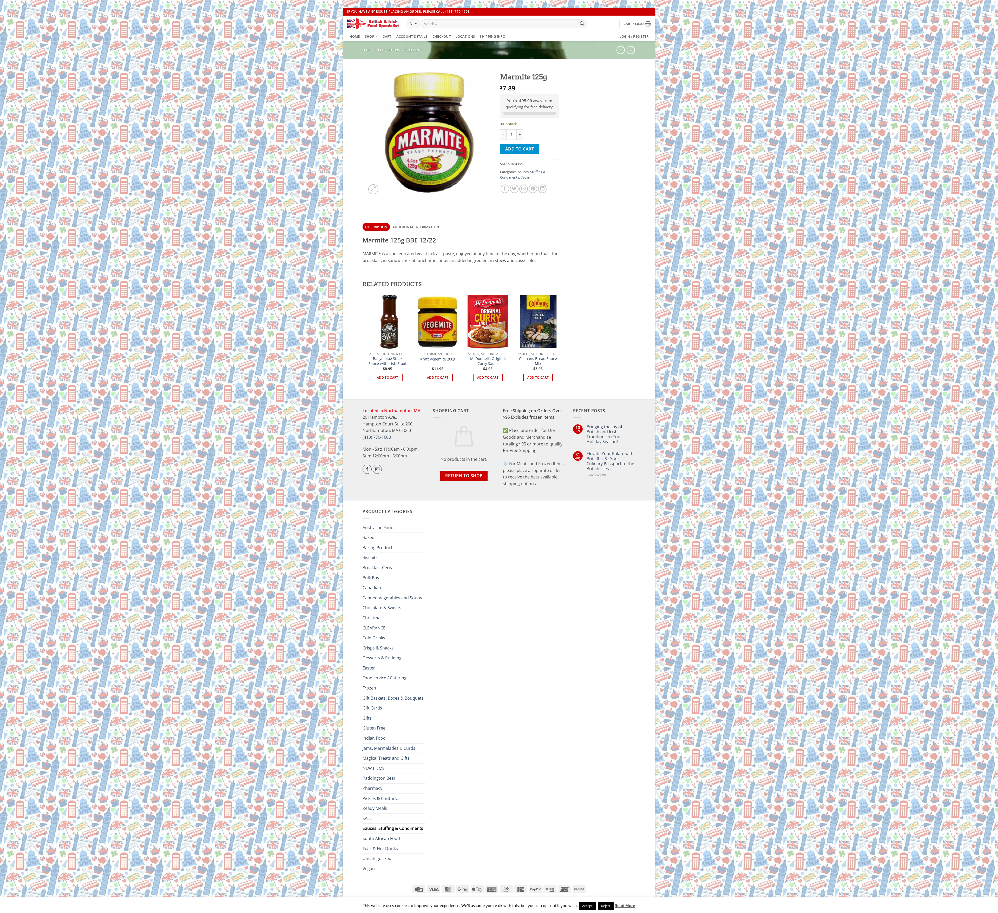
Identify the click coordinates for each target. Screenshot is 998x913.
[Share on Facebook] (505, 189)
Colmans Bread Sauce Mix (538, 361)
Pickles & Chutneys (381, 798)
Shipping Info (492, 36)
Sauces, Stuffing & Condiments (398, 50)
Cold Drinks (374, 638)
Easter (369, 668)
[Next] (560, 342)
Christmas (373, 618)
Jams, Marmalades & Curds (389, 748)
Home (355, 36)
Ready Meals (375, 808)
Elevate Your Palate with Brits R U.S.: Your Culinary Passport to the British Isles (610, 461)
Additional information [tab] (415, 227)
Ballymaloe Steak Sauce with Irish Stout (387, 361)
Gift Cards (372, 708)
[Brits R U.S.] (373, 24)
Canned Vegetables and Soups (392, 598)
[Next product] (620, 50)
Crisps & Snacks (378, 648)
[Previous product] (631, 50)
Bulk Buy (371, 578)
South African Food (381, 838)
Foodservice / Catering (384, 678)
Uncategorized (377, 858)
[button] (637, 23)
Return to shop (464, 475)
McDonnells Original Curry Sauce (488, 361)
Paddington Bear (379, 778)
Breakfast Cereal (379, 567)
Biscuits (370, 557)
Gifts (367, 718)
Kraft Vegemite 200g (437, 359)
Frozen (369, 688)
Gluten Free (374, 728)
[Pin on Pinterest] (533, 189)
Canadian (372, 587)
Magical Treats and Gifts (386, 758)
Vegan (525, 177)
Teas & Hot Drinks (380, 848)
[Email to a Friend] (523, 189)
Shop (369, 36)
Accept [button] (587, 905)
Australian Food (378, 527)
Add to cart (519, 149)
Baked (369, 537)
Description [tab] (376, 227)
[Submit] (581, 23)
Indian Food (374, 738)
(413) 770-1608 (377, 437)
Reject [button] (605, 905)
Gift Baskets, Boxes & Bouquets (393, 698)
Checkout (441, 36)
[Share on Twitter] (514, 189)
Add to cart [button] (387, 377)
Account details (412, 36)
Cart (387, 36)
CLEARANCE (374, 628)
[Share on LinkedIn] (542, 189)
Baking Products (379, 547)
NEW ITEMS (374, 768)
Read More (625, 905)
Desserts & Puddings (383, 658)
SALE (367, 818)
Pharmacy (372, 788)
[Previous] (365, 342)
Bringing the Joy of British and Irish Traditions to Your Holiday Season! (604, 434)
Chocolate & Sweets (382, 607)
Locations (465, 36)
